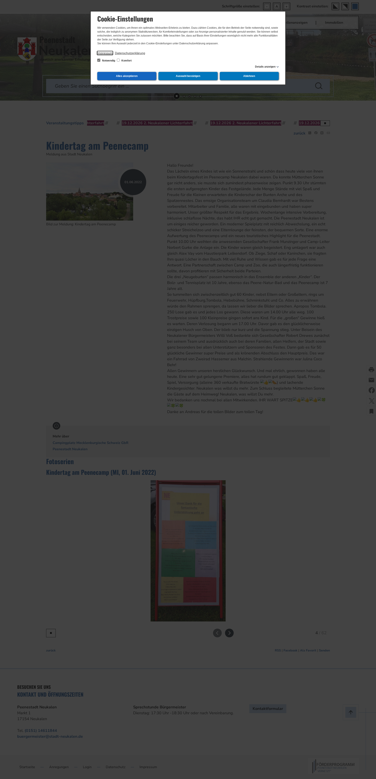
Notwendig (108, 60)
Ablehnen (249, 76)
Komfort (126, 60)
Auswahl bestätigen (188, 76)
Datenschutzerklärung (130, 53)
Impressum (105, 53)
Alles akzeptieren (127, 76)
